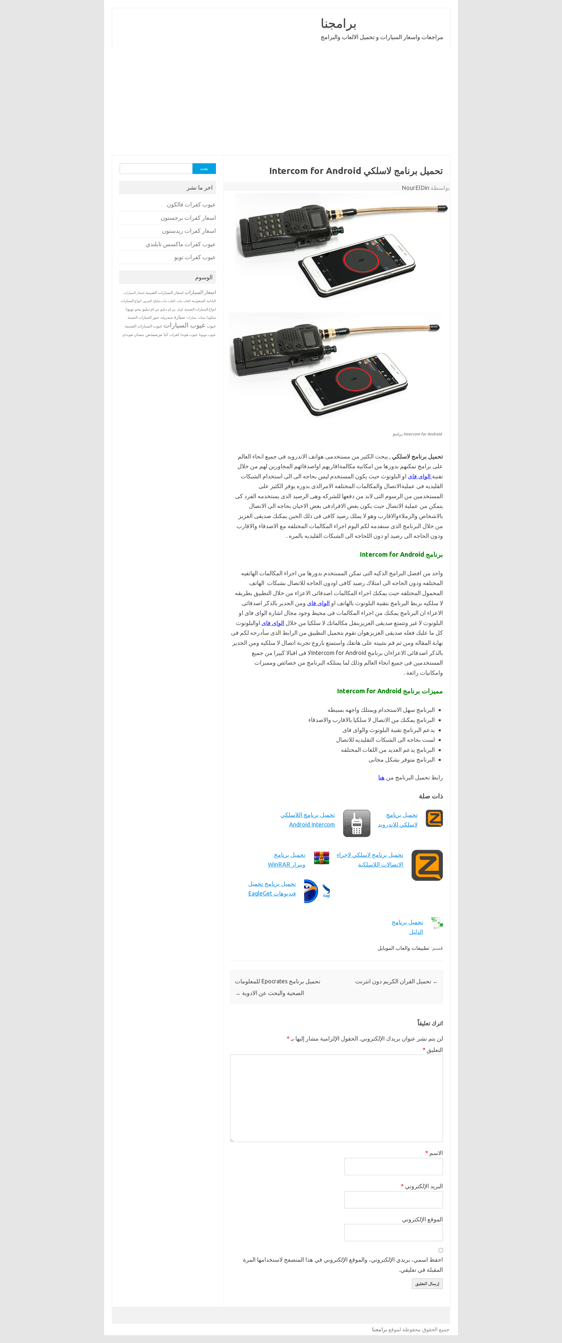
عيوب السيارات (185, 325)
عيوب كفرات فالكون (191, 204)
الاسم (434, 1153)
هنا (381, 777)
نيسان (139, 334)
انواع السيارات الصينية (200, 309)
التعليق (432, 1049)
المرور (147, 301)
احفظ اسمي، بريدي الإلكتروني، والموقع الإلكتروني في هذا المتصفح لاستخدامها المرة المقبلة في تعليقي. (343, 1264)
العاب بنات (184, 301)
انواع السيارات (131, 301)
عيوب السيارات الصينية (143, 326)
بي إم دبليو (168, 309)
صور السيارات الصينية (143, 317)
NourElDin (415, 187)
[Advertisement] (281, 101)
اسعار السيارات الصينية (164, 292)
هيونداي (127, 335)
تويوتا (130, 309)
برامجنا (339, 23)
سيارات (191, 317)
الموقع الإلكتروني (422, 1219)
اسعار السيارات (200, 292)
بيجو (138, 309)
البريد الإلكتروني (422, 1186)
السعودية (198, 301)
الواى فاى (420, 476)
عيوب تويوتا (207, 335)
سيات (201, 317)
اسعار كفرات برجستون (188, 218)
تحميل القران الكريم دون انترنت (396, 981)
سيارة (179, 317)
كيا (166, 334)
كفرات (174, 335)
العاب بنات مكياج (164, 301)
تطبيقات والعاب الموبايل (403, 948)
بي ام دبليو (150, 309)
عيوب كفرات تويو (195, 257)
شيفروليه (166, 317)
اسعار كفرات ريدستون (189, 231)
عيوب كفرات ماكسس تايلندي (181, 244)
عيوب (211, 326)
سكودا (211, 317)
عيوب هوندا (189, 335)
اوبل (180, 309)
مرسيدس (153, 334)
